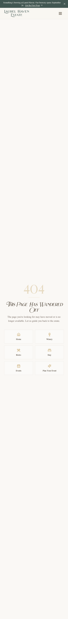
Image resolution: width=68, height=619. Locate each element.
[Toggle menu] (60, 13)
